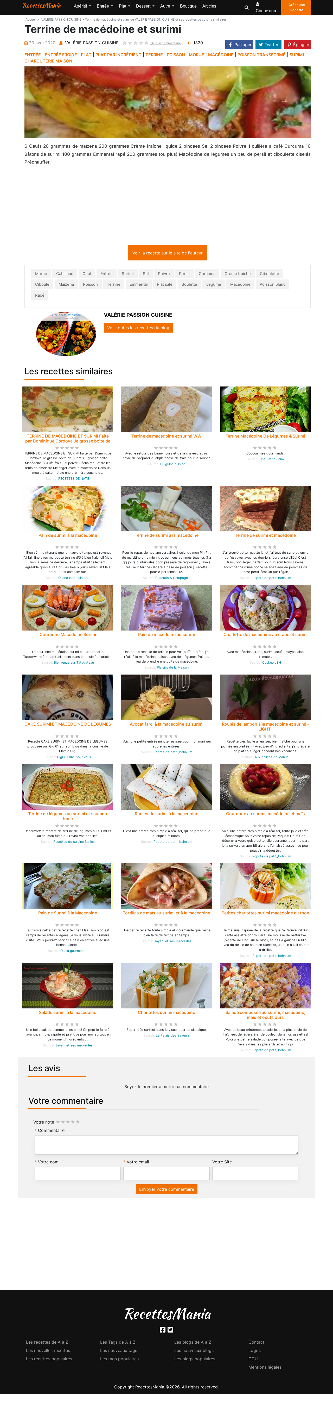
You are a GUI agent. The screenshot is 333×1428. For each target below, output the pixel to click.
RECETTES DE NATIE (73, 479)
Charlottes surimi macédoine (166, 1012)
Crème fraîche (238, 273)
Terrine (113, 284)
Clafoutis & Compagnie (172, 578)
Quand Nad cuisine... (73, 578)
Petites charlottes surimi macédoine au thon (265, 912)
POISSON (176, 54)
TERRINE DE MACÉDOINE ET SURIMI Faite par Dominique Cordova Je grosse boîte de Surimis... (67, 440)
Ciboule (42, 284)
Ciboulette (269, 273)
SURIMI (297, 54)
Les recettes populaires (49, 1358)
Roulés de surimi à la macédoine (166, 813)
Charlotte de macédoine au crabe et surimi (265, 634)
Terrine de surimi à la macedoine (166, 535)
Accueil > (32, 19)
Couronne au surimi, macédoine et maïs (265, 813)
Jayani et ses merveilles (172, 941)
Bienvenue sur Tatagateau (74, 662)
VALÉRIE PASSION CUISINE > (62, 19)
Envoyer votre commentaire (166, 1189)
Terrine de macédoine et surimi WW (166, 436)
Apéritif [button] (81, 6)
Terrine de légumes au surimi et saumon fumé (67, 816)
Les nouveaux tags (118, 1350)
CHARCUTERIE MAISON (48, 61)
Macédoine (240, 284)
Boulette (189, 284)
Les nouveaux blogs (194, 1350)
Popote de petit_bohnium (271, 578)
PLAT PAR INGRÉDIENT (118, 54)
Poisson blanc (272, 284)
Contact (256, 1342)
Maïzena (66, 284)
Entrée (106, 273)
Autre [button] (165, 6)
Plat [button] (123, 6)
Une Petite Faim (271, 459)
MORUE (196, 54)
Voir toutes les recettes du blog (138, 327)
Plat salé (164, 284)
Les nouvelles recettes (48, 1350)
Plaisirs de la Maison (173, 667)
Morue (41, 273)
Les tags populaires (119, 1358)
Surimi (128, 273)
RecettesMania (41, 5)
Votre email (138, 1161)
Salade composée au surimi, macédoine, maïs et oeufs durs (265, 1015)
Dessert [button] (143, 6)
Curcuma (207, 273)
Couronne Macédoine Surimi (68, 634)
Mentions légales (264, 1367)
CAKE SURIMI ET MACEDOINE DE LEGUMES (67, 724)
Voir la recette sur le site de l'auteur (167, 252)
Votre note (43, 1122)
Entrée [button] (103, 6)
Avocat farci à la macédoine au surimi (166, 724)
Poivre (164, 273)
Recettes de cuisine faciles (74, 842)
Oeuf (86, 273)
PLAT (86, 54)
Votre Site (222, 1161)
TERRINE (154, 54)
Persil (184, 273)
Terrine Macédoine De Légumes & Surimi (265, 436)
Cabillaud (64, 273)
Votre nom (48, 1161)
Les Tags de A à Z (118, 1342)
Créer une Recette (297, 7)
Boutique (188, 6)
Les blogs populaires (194, 1358)
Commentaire (51, 1130)
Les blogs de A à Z (192, 1342)
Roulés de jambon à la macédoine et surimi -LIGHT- (265, 726)
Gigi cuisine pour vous (74, 757)
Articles (209, 6)
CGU (253, 1358)
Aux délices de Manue (272, 757)
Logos (254, 1350)
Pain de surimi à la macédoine (68, 535)
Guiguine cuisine (172, 464)
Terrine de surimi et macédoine (265, 535)
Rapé (39, 295)
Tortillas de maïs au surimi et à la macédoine (166, 912)
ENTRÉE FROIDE (61, 54)
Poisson (90, 284)
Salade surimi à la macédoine (67, 1012)
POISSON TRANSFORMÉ (262, 54)
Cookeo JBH (271, 662)
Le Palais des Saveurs (173, 1035)
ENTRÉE (32, 54)
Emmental (139, 284)
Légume (213, 284)
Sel (146, 273)
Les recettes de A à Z (47, 1342)
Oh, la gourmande (73, 951)
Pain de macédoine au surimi (166, 634)
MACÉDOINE (221, 54)
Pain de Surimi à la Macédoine (67, 912)
